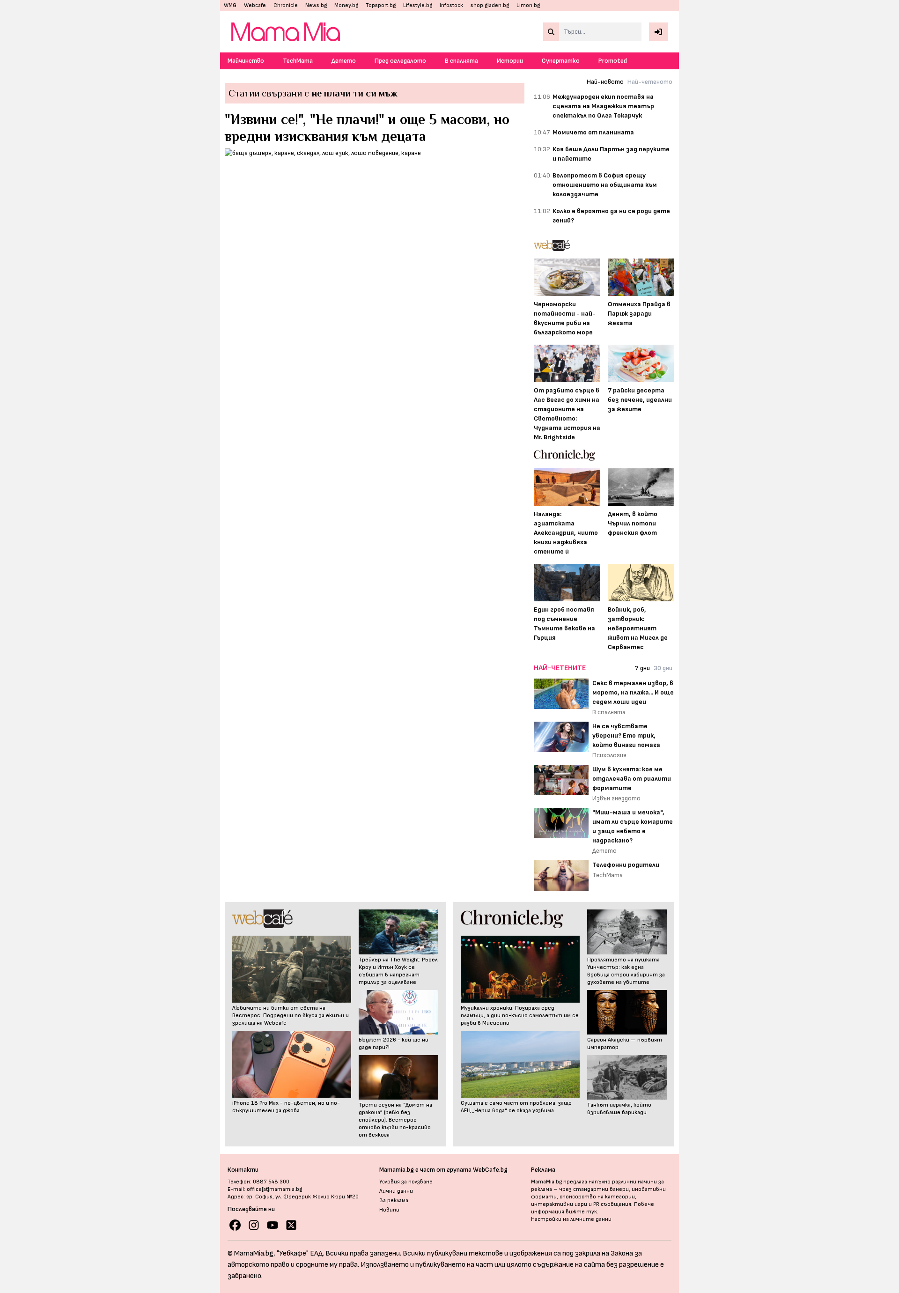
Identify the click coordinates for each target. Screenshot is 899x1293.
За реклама (393, 1200)
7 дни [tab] (642, 668)
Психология (609, 755)
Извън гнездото (616, 798)
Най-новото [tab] (605, 82)
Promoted (612, 61)
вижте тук (581, 1211)
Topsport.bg (381, 5)
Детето (344, 61)
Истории (510, 61)
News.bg (316, 5)
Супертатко (561, 61)
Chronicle (285, 5)
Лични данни (396, 1191)
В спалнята (461, 61)
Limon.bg (528, 5)
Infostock (451, 5)
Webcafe (255, 5)
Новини (389, 1209)
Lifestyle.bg (417, 5)
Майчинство (246, 61)
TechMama (298, 61)
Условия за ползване (406, 1181)
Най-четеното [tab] (649, 82)
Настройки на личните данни (571, 1219)
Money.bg (346, 5)
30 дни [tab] (663, 668)
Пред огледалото (400, 61)
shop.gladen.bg (490, 5)
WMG (230, 5)
